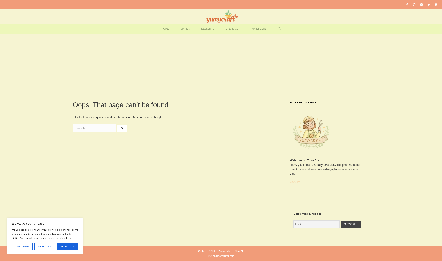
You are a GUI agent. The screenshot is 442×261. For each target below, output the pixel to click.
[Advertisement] (221, 60)
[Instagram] (414, 5)
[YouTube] (436, 5)
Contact (201, 251)
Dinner (185, 28)
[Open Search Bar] (279, 29)
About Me (239, 251)
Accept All (67, 246)
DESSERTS (207, 28)
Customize (22, 246)
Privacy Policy (225, 251)
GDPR (212, 251)
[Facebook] (407, 5)
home (165, 28)
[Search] (122, 128)
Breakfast (233, 28)
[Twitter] (429, 5)
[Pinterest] (421, 5)
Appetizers (259, 28)
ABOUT (295, 182)
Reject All (44, 246)
